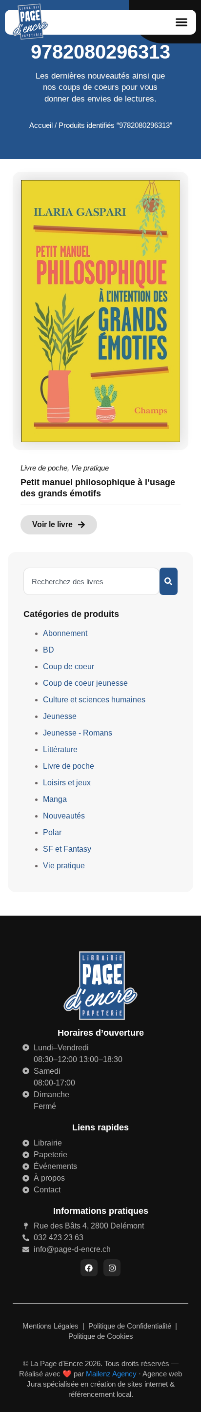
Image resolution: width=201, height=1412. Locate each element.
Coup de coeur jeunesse (85, 683)
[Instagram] (112, 1267)
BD (48, 650)
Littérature (60, 749)
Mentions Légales (51, 1326)
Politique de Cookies (100, 1336)
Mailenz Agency (111, 1374)
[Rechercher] (169, 581)
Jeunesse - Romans (77, 733)
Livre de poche (43, 468)
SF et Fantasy (67, 849)
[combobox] (91, 581)
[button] (181, 22)
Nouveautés (64, 816)
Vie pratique (90, 468)
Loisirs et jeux (67, 782)
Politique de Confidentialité (130, 1326)
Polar (52, 832)
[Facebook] (89, 1267)
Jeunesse (60, 716)
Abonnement (65, 633)
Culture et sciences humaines (94, 700)
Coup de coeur (68, 666)
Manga (55, 799)
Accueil (41, 125)
